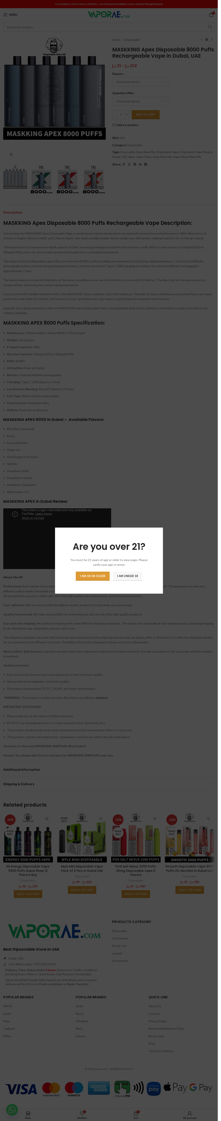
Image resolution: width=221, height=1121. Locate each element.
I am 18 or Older (92, 575)
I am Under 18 (127, 575)
